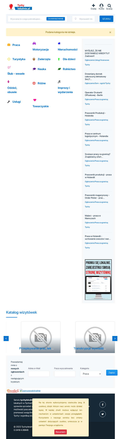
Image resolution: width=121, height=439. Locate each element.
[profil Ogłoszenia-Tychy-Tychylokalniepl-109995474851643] (102, 404)
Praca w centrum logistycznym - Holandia (96, 135)
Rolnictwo (69, 69)
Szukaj (106, 19)
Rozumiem (60, 432)
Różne (42, 83)
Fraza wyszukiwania (63, 368)
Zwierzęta (44, 59)
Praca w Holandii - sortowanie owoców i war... (98, 237)
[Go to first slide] (114, 338)
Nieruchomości (67, 49)
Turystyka (18, 59)
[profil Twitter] (102, 414)
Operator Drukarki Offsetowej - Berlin (94, 93)
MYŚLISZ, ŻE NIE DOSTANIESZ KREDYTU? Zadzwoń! (97, 53)
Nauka (42, 69)
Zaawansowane (55, 19)
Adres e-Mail (34, 368)
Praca (16, 45)
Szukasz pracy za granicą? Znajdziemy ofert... (97, 155)
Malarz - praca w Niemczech (93, 217)
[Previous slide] (6, 338)
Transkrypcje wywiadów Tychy (94, 348)
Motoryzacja (41, 49)
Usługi (16, 101)
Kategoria (84, 368)
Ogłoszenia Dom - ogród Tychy (97, 83)
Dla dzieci (69, 59)
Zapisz (112, 372)
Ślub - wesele (16, 73)
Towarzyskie (41, 106)
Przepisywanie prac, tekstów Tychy (42, 348)
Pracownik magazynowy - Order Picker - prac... (97, 196)
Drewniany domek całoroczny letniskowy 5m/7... (95, 76)
